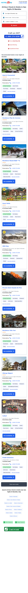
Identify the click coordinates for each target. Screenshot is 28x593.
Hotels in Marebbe (13, 496)
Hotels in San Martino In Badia (13, 499)
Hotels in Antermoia (18, 503)
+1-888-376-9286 (23, 3)
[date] (4, 17)
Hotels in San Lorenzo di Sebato (13, 506)
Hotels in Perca (8, 509)
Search (15, 25)
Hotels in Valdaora (18, 509)
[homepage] (6, 2)
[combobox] (15, 13)
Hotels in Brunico (13, 516)
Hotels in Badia (9, 512)
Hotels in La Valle (8, 503)
